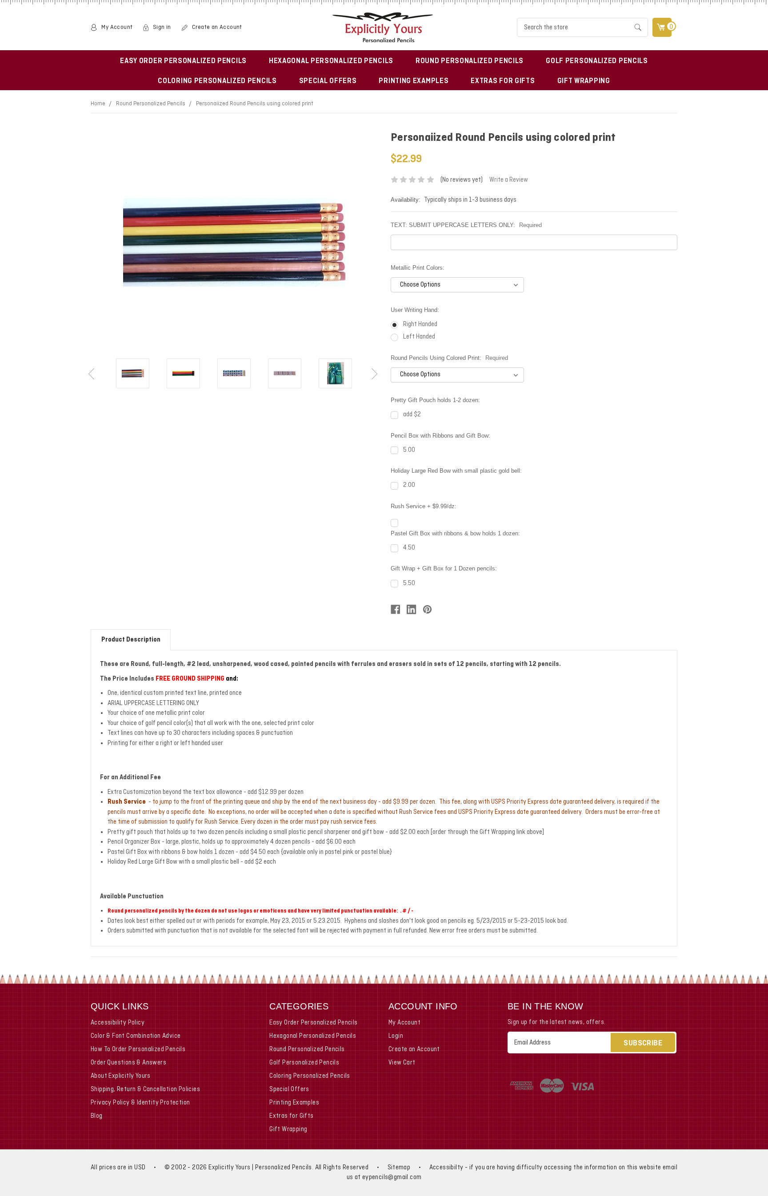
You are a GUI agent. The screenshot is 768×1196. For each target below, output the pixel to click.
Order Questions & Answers (128, 1063)
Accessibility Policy (117, 1023)
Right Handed (420, 324)
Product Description (130, 640)
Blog (97, 1116)
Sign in (162, 27)
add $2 (412, 415)
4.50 (409, 548)
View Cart (402, 1063)
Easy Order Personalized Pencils (183, 61)
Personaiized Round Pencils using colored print (254, 104)
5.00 (409, 450)
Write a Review (508, 180)
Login (395, 1036)
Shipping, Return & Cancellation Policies (145, 1089)
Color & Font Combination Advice (135, 1036)
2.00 (409, 485)
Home (98, 104)
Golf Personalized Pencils (597, 61)
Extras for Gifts (503, 81)
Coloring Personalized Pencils (217, 81)
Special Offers (328, 81)
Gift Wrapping (583, 81)
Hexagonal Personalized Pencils (331, 61)
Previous (92, 375)
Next (376, 375)
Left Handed (419, 337)
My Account (116, 27)
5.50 (409, 583)
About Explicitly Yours (121, 1076)
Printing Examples (413, 81)
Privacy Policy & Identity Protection (140, 1103)
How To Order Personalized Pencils (138, 1049)
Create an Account (217, 27)
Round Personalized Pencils (470, 61)
